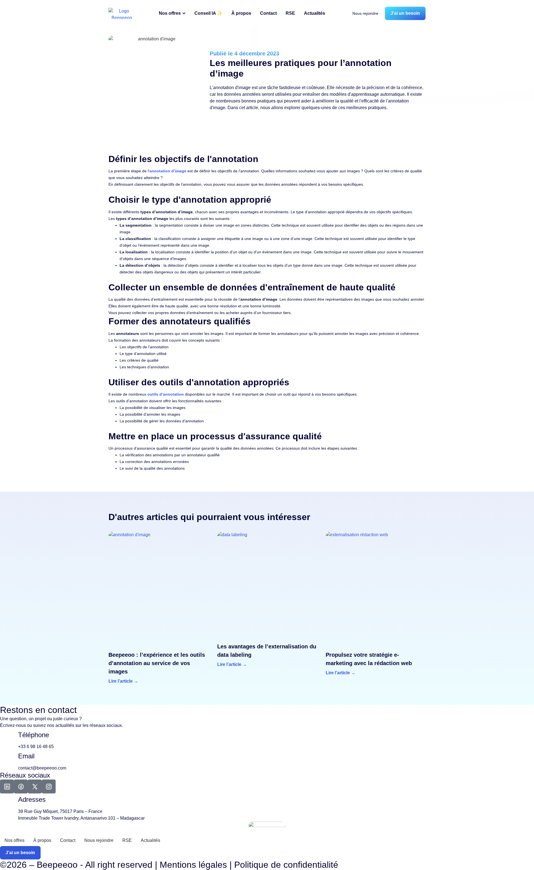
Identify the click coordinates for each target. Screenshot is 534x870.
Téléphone (33, 735)
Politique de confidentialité (286, 865)
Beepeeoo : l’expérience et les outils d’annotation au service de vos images (156, 663)
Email (26, 756)
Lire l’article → (123, 681)
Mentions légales (193, 865)
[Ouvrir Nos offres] (184, 13)
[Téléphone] (7, 739)
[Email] (7, 761)
